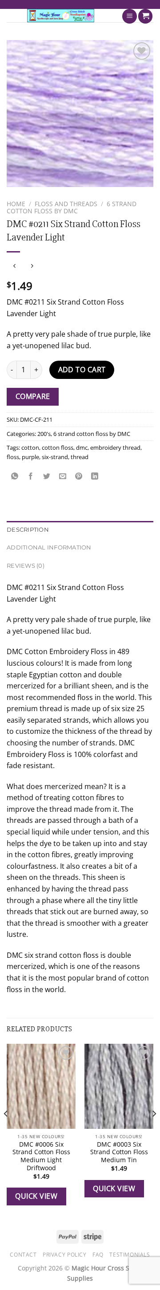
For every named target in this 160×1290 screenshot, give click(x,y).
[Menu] (129, 16)
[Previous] (6, 1131)
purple (30, 457)
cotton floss (57, 448)
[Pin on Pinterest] (79, 476)
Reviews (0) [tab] (25, 565)
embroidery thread (115, 448)
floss (13, 457)
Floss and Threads (66, 203)
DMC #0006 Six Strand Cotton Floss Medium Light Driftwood (41, 1156)
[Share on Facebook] (31, 476)
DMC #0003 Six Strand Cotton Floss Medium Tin (119, 1152)
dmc (82, 448)
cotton (30, 448)
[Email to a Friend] (63, 476)
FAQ (98, 1254)
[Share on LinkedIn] (95, 476)
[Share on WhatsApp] (15, 476)
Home (16, 203)
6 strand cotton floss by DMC (71, 207)
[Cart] (145, 16)
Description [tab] (28, 529)
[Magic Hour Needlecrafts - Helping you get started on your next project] (61, 15)
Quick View (36, 1196)
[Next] (153, 1131)
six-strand (55, 457)
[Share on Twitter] (47, 476)
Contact (23, 1254)
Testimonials (129, 1254)
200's (44, 434)
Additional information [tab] (49, 547)
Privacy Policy (65, 1254)
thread (79, 457)
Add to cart (82, 369)
